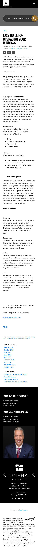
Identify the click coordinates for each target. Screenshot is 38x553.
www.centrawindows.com (12, 318)
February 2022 (9, 360)
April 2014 (7, 362)
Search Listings (8, 406)
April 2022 (7, 357)
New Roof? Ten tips (8, 338)
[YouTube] (19, 498)
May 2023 (7, 352)
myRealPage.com (23, 510)
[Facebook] (12, 498)
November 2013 (9, 365)
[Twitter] (15, 498)
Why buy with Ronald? (11, 401)
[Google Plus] (25, 498)
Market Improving (30, 337)
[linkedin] (22, 498)
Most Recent (8, 347)
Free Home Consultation (11, 422)
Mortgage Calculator (10, 403)
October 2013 (8, 367)
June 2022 (7, 355)
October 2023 (8, 350)
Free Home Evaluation (11, 419)
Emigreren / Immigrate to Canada (18, 337)
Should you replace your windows (18, 48)
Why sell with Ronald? (11, 417)
